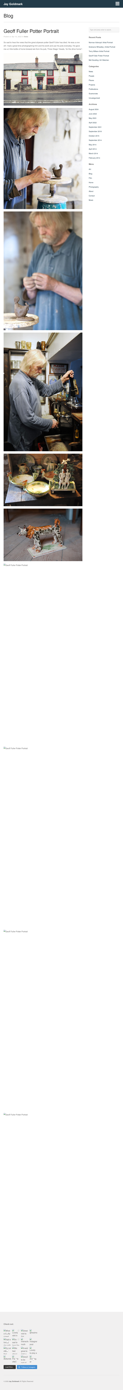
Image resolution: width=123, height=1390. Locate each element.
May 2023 (92, 118)
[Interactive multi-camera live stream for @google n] (24, 1342)
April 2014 (93, 149)
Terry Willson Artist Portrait (99, 51)
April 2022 (93, 122)
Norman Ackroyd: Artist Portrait (101, 42)
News (26, 36)
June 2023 (93, 113)
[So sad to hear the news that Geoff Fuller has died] (16, 1342)
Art (90, 169)
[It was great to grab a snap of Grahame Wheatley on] (24, 1350)
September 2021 (95, 127)
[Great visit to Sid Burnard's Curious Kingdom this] (24, 1333)
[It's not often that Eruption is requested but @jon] (7, 1350)
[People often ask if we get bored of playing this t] (16, 1359)
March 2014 (93, 153)
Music (91, 200)
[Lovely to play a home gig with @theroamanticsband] (33, 1350)
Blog (90, 173)
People (91, 76)
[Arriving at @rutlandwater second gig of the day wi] (33, 1359)
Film (90, 178)
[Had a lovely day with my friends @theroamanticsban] (7, 1342)
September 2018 (95, 131)
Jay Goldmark (13, 4)
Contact (92, 195)
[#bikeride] (7, 1359)
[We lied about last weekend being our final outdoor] (16, 1350)
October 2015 (94, 135)
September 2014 (95, 140)
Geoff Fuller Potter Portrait (99, 55)
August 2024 (93, 109)
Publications (93, 89)
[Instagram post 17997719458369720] (33, 1342)
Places (91, 80)
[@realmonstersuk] (33, 1333)
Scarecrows (93, 93)
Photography (94, 187)
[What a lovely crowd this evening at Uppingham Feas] (7, 1333)
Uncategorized (94, 98)
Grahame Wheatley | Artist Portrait (102, 47)
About (91, 191)
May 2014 (92, 144)
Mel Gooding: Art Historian (99, 60)
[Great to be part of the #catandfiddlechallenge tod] (24, 1359)
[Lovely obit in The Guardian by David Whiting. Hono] (16, 1333)
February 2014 (94, 158)
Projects (92, 84)
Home (91, 182)
